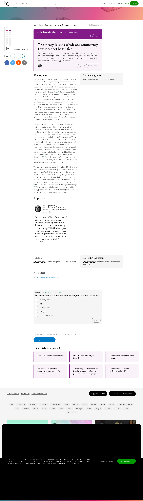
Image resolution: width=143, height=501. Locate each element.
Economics (32, 404)
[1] (58, 91)
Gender (93, 404)
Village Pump (13, 393)
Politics (89, 409)
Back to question (94, 25)
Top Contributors (39, 393)
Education (44, 404)
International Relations (125, 404)
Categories (112, 3)
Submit (96, 320)
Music (44, 409)
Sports (126, 409)
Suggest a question (98, 393)
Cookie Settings (106, 461)
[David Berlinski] (40, 66)
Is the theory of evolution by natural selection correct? (56, 25)
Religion (98, 409)
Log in (126, 3)
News (61, 409)
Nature (53, 409)
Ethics (66, 404)
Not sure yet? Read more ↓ (53, 292)
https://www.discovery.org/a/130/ (49, 277)
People (70, 409)
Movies (35, 409)
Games (84, 404)
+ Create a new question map (122, 393)
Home (104, 3)
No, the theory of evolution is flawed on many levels (57, 32)
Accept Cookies (126, 461)
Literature (26, 409)
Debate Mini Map (21, 49)
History (111, 404)
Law (17, 409)
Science (108, 409)
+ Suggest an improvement (44, 340)
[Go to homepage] (6, 3)
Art (12, 404)
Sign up (134, 3)
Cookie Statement (15, 463)
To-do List (25, 393)
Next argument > (93, 66)
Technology (71, 413)
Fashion (75, 404)
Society (117, 409)
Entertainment (56, 404)
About (120, 3)
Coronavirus (21, 404)
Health (102, 404)
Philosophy (79, 409)
